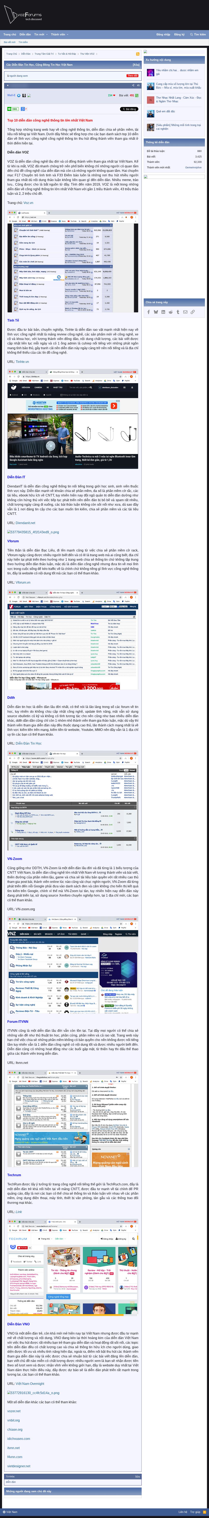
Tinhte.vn (22, 361)
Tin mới (39, 34)
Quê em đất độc (165, 111)
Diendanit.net (25, 523)
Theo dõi (132, 75)
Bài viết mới (9, 42)
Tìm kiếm (23, 42)
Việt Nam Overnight (30, 1383)
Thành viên (58, 34)
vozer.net (13, 1411)
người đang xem (18, 75)
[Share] (133, 85)
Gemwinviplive (193, 167)
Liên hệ (183, 1511)
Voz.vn (28, 203)
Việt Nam (11, 1511)
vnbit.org (13, 1420)
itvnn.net (13, 1448)
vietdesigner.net (18, 1466)
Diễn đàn (25, 34)
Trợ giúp (195, 1511)
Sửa (137, 1476)
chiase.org (14, 1429)
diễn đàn (11, 1482)
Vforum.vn (23, 582)
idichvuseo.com (18, 1438)
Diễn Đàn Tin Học (29, 743)
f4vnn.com (14, 1457)
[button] (47, 34)
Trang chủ (9, 34)
